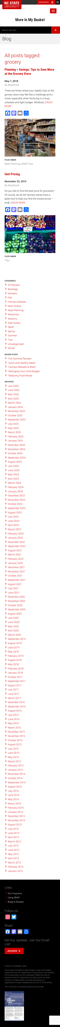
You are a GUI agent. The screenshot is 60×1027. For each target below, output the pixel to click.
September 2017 (17, 681)
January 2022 (15, 563)
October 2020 (15, 605)
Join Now (12, 951)
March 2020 (14, 634)
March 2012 (14, 862)
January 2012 (15, 871)
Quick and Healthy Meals (22, 362)
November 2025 (16, 411)
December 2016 (16, 702)
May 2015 (13, 757)
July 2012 (13, 845)
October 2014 (15, 778)
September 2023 (17, 508)
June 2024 (13, 470)
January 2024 (15, 491)
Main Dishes (14, 306)
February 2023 (16, 533)
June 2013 (13, 833)
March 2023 (14, 529)
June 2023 (13, 520)
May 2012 (13, 854)
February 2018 (16, 668)
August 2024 (15, 461)
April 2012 (13, 858)
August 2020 (15, 613)
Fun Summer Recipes (19, 358)
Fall (10, 297)
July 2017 (13, 689)
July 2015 (13, 748)
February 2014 (16, 807)
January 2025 (15, 440)
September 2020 (17, 609)
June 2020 (13, 622)
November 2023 (16, 499)
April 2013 (13, 837)
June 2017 (13, 693)
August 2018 (15, 660)
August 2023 (15, 512)
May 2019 (13, 651)
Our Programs (15, 893)
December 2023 (16, 495)
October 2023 (15, 503)
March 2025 (14, 432)
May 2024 (13, 474)
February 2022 (16, 558)
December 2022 (16, 542)
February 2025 (16, 436)
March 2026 (14, 402)
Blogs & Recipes (16, 902)
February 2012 (16, 866)
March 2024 (14, 482)
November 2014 (16, 773)
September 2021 (17, 579)
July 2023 (13, 516)
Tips (30, 163)
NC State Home (11, 4)
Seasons (12, 318)
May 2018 (13, 664)
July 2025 (13, 423)
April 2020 (13, 630)
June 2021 (13, 592)
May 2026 (13, 394)
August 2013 (15, 824)
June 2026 (13, 390)
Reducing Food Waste (20, 375)
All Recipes (14, 284)
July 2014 (13, 790)
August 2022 (15, 550)
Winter (11, 348)
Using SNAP (14, 897)
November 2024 (16, 449)
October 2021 (15, 575)
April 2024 (13, 478)
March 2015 (14, 761)
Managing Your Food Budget (24, 371)
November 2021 (16, 571)
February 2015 (16, 765)
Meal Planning (12, 163)
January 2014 (15, 812)
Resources (44, 2)
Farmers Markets (17, 301)
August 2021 (15, 584)
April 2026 (13, 398)
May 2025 (13, 428)
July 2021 (13, 588)
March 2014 (14, 803)
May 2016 (13, 723)
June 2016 (13, 719)
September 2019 (17, 638)
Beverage (13, 289)
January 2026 (15, 407)
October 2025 (15, 415)
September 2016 (17, 706)
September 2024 (17, 457)
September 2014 (17, 782)
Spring (11, 331)
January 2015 (15, 769)
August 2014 (15, 786)
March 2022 (14, 554)
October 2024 (15, 453)
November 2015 (16, 736)
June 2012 (13, 849)
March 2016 (14, 727)
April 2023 (13, 525)
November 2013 (16, 820)
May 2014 (13, 799)
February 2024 (16, 487)
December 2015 (16, 731)
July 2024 (13, 466)
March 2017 (14, 698)
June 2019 (13, 647)
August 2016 (15, 710)
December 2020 (16, 596)
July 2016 (13, 714)
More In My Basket (30, 20)
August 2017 (15, 685)
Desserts (12, 293)
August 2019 (15, 643)
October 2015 (15, 740)
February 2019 (16, 655)
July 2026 (13, 385)
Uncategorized (16, 344)
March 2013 (14, 841)
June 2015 (13, 752)
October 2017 (15, 677)
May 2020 (13, 626)
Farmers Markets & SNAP (22, 367)
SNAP (24, 163)
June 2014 (13, 795)
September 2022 (17, 546)
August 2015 (15, 744)
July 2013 (13, 828)
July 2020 (13, 617)
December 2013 (16, 816)
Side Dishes (14, 322)
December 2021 (16, 567)
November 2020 (16, 601)
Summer (12, 335)
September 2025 (17, 419)
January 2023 (15, 537)
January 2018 (15, 672)
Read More (19, 202)
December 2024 (16, 444)
